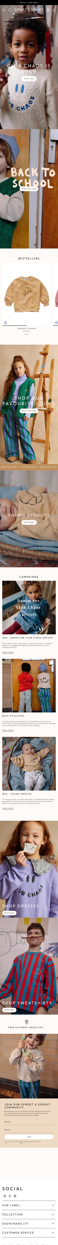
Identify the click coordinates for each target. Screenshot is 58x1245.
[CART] (54, 10)
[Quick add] (5, 322)
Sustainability (15, 1223)
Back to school (13, 716)
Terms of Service (13, 1143)
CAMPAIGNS (29, 576)
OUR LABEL (11, 1205)
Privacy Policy (46, 1141)
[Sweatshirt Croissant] (26, 294)
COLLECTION (12, 1214)
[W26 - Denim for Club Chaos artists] (29, 607)
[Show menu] (3, 10)
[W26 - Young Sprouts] (29, 764)
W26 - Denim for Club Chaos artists (27, 638)
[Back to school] (29, 685)
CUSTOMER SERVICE (18, 1232)
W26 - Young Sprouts (17, 794)
